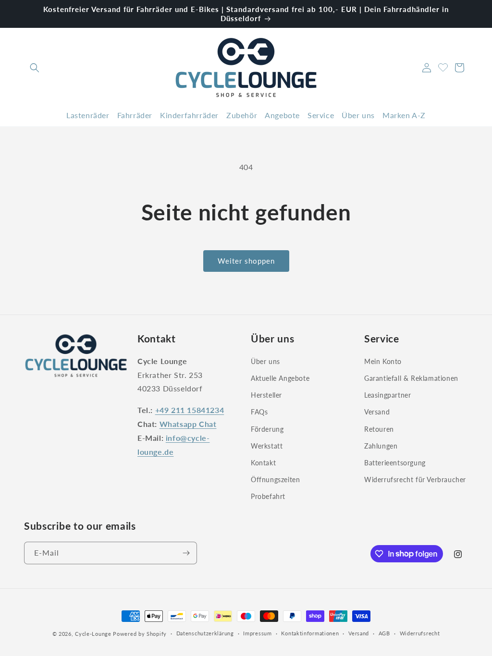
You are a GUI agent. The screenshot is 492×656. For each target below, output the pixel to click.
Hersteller (266, 395)
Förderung (267, 429)
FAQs (259, 412)
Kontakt (263, 463)
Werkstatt (267, 446)
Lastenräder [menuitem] (88, 115)
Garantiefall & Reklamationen (411, 378)
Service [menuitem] (321, 115)
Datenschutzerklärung (205, 633)
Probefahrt (268, 496)
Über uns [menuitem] (358, 115)
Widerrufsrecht (420, 633)
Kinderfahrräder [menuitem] (189, 115)
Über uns (265, 361)
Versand (377, 412)
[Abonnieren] (186, 553)
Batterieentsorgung (395, 463)
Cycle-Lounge (93, 634)
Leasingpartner (387, 395)
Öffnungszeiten (275, 479)
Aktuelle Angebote (280, 378)
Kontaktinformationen (310, 633)
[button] (34, 67)
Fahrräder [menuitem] (134, 115)
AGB (384, 633)
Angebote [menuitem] (282, 115)
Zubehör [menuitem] (241, 115)
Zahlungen (380, 446)
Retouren (379, 429)
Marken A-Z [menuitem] (404, 115)
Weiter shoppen (246, 260)
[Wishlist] (443, 66)
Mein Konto (383, 361)
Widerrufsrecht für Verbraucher (415, 479)
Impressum (257, 633)
